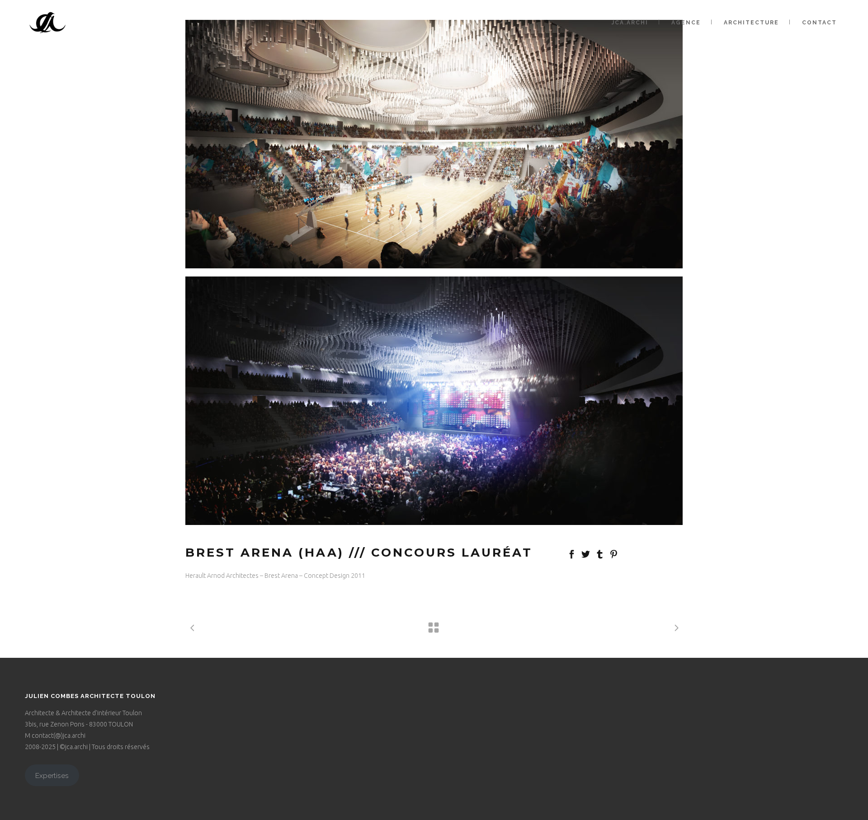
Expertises (52, 775)
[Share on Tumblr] (599, 553)
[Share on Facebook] (571, 553)
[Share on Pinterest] (613, 553)
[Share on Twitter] (585, 553)
